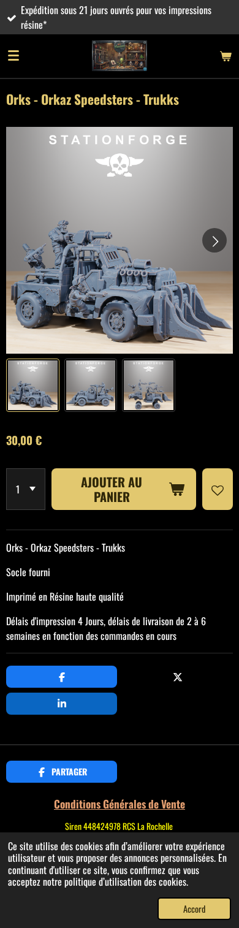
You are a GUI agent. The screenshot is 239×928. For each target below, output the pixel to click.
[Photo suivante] (214, 240)
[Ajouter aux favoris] (217, 489)
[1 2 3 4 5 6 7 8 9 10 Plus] (25, 489)
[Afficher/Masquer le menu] (13, 55)
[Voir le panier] (225, 55)
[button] (32, 385)
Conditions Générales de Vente (119, 804)
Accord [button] (194, 908)
